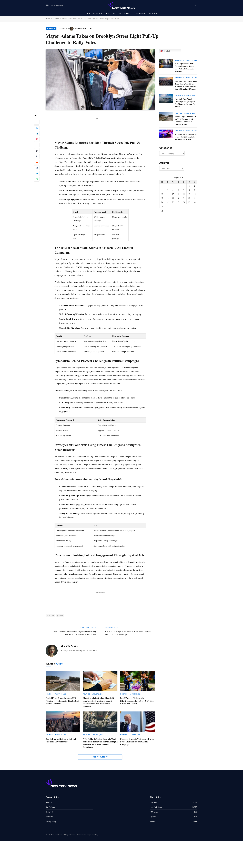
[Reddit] (36, 162)
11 (167, 194)
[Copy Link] (36, 150)
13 (178, 194)
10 (162, 194)
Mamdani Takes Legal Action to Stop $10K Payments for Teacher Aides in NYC (186, 137)
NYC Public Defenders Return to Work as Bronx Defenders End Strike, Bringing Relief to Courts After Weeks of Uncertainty (100, 743)
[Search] (196, 5)
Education (139, 13)
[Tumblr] (36, 156)
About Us (49, 802)
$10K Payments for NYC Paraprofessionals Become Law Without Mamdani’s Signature (184, 67)
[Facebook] (36, 122)
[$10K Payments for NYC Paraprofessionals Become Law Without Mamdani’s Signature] (166, 63)
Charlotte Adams (84, 28)
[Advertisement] (100, 126)
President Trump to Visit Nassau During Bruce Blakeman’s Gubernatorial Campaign (137, 742)
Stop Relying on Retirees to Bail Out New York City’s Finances (61, 740)
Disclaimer (49, 816)
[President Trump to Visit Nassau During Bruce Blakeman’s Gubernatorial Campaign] (137, 721)
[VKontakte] (36, 167)
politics (60, 615)
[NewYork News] (121, 5)
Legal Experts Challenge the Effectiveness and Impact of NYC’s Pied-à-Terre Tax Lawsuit (137, 701)
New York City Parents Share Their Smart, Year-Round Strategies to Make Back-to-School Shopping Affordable (186, 85)
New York (50, 615)
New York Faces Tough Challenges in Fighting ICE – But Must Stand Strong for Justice (186, 103)
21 (184, 198)
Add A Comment (100, 757)
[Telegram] (36, 173)
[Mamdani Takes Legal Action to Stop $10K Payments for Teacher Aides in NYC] (166, 134)
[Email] (36, 145)
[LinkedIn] (36, 133)
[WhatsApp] (36, 179)
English (166, 51)
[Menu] (47, 5)
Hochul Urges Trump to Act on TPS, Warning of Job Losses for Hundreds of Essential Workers (62, 701)
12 (173, 194)
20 (178, 198)
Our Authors (50, 807)
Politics (110, 13)
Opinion (153, 13)
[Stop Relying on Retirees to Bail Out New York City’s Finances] (63, 721)
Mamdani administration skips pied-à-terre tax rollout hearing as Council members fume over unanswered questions (99, 702)
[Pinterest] (36, 139)
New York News (94, 13)
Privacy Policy (51, 821)
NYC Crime (124, 13)
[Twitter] (36, 127)
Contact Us (49, 812)
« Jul (161, 211)
